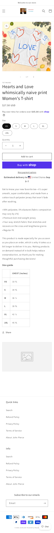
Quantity (6, 139)
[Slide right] (33, 77)
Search (9, 410)
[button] (3, 11)
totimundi (23, 527)
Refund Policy (12, 417)
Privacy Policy (12, 423)
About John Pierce (15, 437)
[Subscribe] (44, 503)
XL (43, 126)
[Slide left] (20, 77)
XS (6, 126)
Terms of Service (14, 430)
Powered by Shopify (33, 527)
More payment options (27, 172)
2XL (7, 133)
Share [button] (8, 332)
